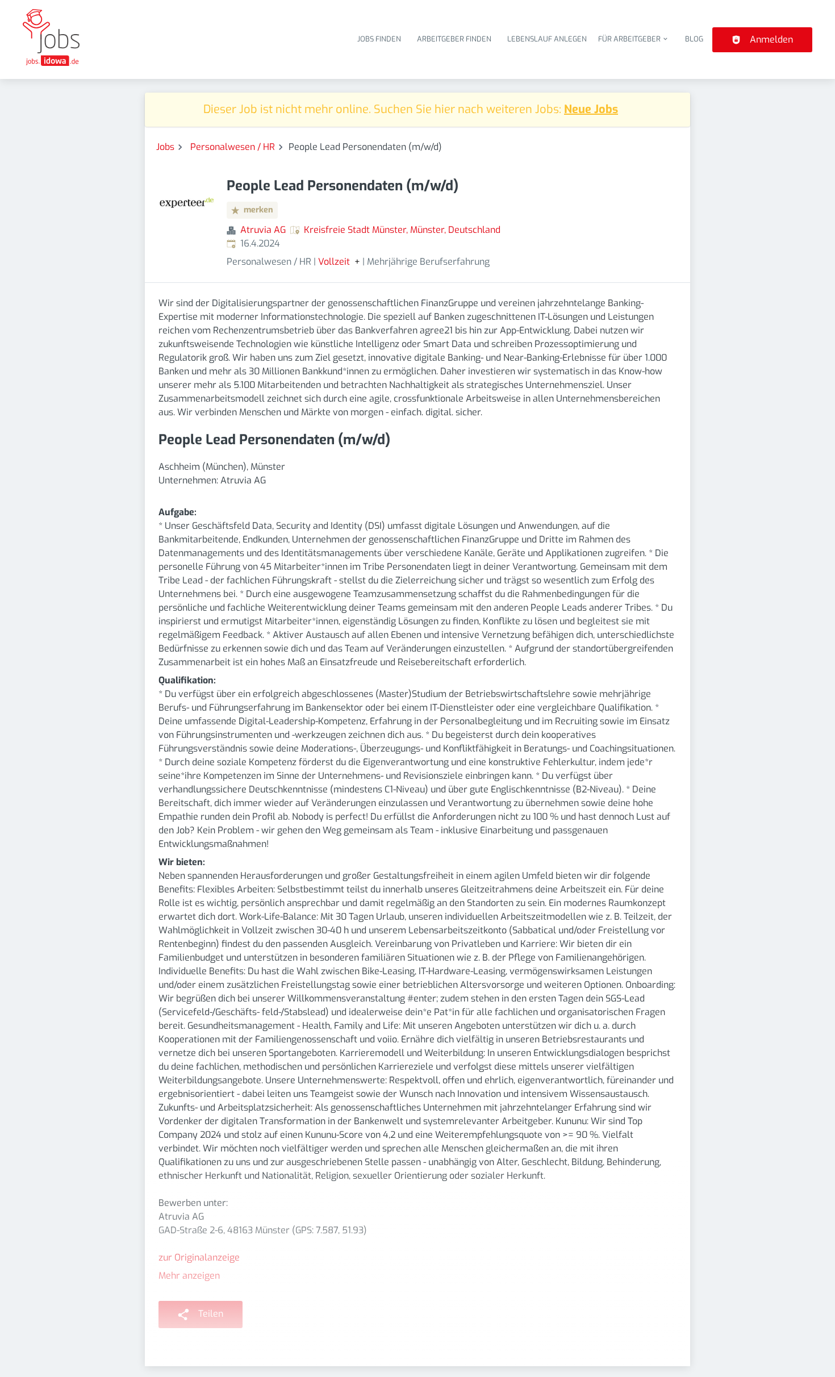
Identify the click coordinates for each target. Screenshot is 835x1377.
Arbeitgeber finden (454, 39)
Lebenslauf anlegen (547, 39)
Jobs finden (379, 39)
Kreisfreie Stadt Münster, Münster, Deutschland (402, 230)
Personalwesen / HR (232, 147)
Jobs (165, 147)
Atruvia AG (263, 230)
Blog (694, 39)
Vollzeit (334, 262)
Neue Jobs (591, 109)
